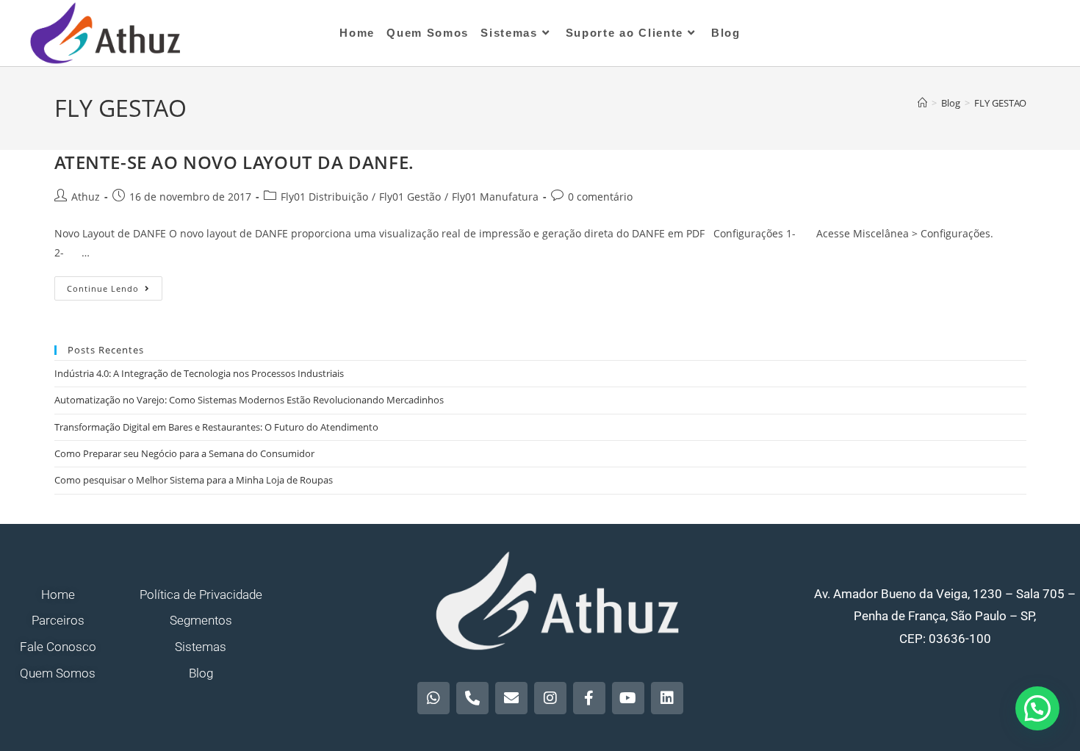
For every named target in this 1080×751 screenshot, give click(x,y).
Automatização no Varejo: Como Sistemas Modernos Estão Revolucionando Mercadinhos (249, 399)
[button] (1037, 708)
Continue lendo (114, 285)
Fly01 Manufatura (495, 197)
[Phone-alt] (472, 698)
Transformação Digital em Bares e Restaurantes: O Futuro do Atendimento (216, 427)
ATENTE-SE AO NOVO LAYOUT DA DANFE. (234, 162)
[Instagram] (550, 698)
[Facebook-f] (589, 698)
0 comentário (600, 197)
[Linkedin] (667, 698)
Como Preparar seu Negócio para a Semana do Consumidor (184, 453)
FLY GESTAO (1000, 102)
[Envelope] (511, 698)
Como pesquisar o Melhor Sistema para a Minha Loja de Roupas (193, 479)
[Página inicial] (922, 102)
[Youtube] (628, 698)
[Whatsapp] (433, 698)
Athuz (85, 197)
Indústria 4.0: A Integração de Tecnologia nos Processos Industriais (199, 373)
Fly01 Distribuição (324, 197)
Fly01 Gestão (410, 197)
